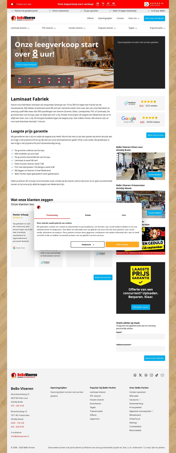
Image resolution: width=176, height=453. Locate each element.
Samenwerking (136, 403)
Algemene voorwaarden (140, 411)
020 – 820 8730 (17, 426)
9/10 (141, 106)
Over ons (132, 18)
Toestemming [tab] (52, 215)
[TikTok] (157, 375)
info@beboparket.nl (20, 436)
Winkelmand (135, 415)
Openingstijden (105, 18)
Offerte (90, 18)
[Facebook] (135, 375)
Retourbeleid (135, 430)
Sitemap (133, 422)
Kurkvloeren (95, 403)
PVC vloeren (95, 396)
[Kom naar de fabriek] (140, 166)
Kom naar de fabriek (154, 18)
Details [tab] (88, 215)
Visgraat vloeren (105, 28)
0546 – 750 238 (17, 423)
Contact (120, 18)
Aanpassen (86, 244)
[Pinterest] (146, 375)
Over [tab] (124, 215)
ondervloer (137, 447)
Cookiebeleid (135, 426)
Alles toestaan (122, 244)
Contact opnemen (137, 392)
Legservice (94, 419)
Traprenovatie (156, 28)
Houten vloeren (76, 28)
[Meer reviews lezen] (130, 103)
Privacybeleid (135, 407)
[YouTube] (162, 375)
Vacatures (134, 399)
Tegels (131, 28)
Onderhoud (134, 419)
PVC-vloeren (47, 28)
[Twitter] (140, 375)
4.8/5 (142, 122)
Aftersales (134, 396)
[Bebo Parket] (23, 18)
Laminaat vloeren (19, 28)
